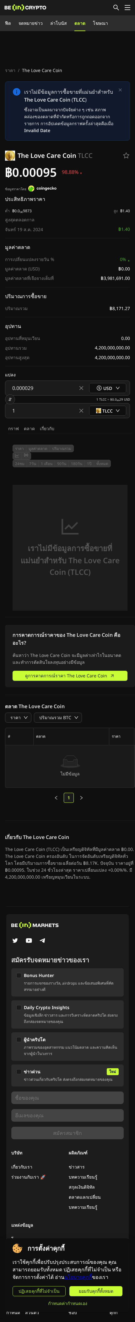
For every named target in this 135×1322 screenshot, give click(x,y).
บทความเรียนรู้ (83, 1177)
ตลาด (79, 23)
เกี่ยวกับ (47, 428)
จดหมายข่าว (31, 23)
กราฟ (13, 428)
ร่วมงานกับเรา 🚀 (28, 1177)
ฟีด (8, 23)
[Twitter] (15, 941)
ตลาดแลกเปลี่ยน (85, 1197)
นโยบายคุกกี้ (78, 1277)
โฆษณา (100, 23)
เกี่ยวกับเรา (21, 1167)
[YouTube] (29, 941)
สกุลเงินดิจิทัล (82, 1187)
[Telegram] (42, 941)
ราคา (10, 70)
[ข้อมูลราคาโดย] (42, 189)
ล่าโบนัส (58, 23)
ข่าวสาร (77, 1167)
